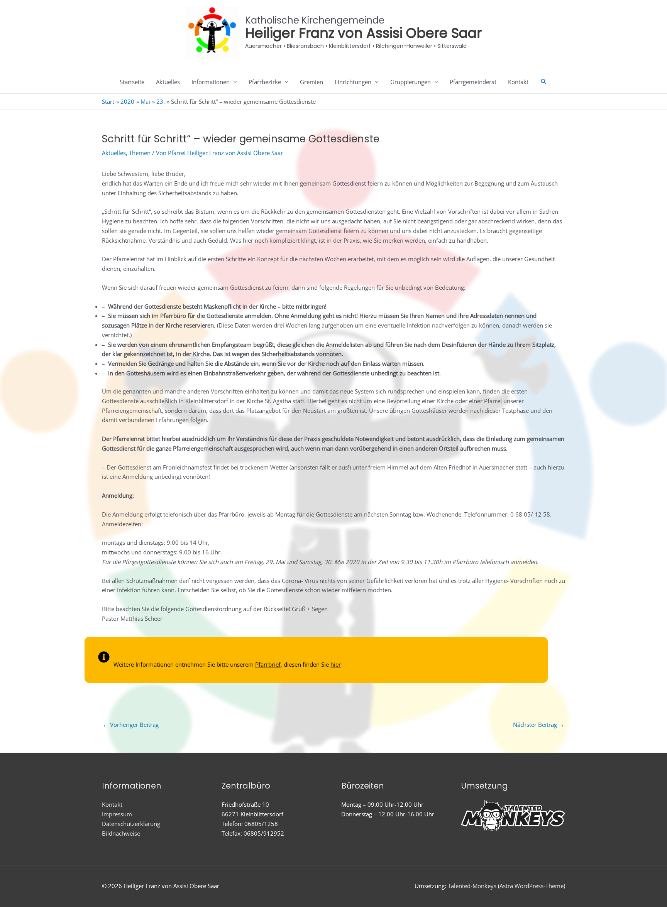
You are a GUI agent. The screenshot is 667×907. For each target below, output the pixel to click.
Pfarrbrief (268, 664)
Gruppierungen (410, 82)
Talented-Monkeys (472, 886)
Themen (140, 153)
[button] (544, 82)
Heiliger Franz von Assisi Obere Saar (363, 33)
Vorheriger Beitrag (131, 725)
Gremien (311, 82)
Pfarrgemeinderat (473, 82)
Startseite (132, 82)
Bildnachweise (121, 833)
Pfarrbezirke (265, 82)
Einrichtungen (353, 82)
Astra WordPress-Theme (531, 886)
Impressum (117, 814)
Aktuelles (168, 82)
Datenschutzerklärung (131, 824)
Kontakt (518, 82)
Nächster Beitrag (538, 725)
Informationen (210, 82)
